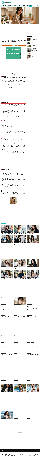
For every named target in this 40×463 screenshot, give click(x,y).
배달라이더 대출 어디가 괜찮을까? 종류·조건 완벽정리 (7, 233)
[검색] (37, 5)
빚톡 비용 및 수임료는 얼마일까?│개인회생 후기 (32, 316)
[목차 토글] (14, 74)
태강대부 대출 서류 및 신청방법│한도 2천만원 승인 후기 (34, 43)
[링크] (6, 2)
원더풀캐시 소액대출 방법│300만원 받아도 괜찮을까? (7, 316)
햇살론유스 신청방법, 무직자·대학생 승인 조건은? (6, 354)
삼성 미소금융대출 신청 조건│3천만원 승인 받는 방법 (32, 278)
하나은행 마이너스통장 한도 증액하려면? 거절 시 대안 (20, 233)
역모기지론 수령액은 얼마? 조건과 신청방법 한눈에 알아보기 (34, 40)
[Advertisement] (13, 31)
